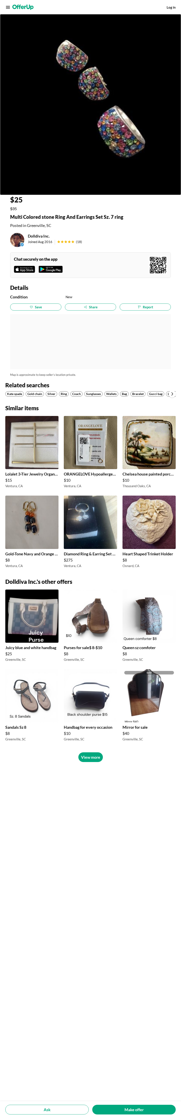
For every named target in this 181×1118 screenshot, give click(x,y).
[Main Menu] (8, 7)
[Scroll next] (172, 393)
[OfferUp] (23, 7)
